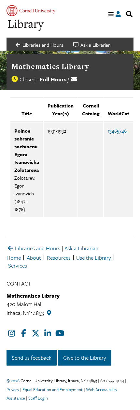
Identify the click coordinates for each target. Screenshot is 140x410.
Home (14, 258)
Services (17, 265)
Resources (59, 258)
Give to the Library (84, 357)
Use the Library (93, 258)
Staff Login (38, 398)
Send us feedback (31, 357)
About (34, 258)
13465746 (117, 130)
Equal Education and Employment (52, 389)
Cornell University (31, 10)
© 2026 (13, 380)
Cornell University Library (26, 25)
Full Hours (53, 79)
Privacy (13, 389)
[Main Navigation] (111, 14)
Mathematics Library (50, 66)
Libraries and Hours (37, 248)
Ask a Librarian (81, 248)
